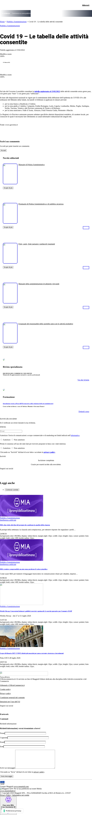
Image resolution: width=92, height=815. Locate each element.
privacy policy (49, 452)
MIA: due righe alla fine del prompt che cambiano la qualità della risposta (25, 525)
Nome (2, 733)
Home (2, 22)
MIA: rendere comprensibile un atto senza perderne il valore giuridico (23, 569)
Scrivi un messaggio (7, 768)
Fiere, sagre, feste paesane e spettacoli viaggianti (36, 244)
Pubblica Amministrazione (17, 22)
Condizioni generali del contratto (12, 698)
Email (2, 742)
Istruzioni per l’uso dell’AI (10, 702)
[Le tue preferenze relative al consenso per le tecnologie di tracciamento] (12, 811)
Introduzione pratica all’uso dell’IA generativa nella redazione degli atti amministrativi (28, 403)
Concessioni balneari (56, 13)
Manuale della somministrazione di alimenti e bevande (38, 284)
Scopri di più (8, 188)
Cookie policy (5, 689)
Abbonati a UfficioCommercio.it (12, 685)
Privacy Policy (5, 795)
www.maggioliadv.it (7, 791)
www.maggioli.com (21, 786)
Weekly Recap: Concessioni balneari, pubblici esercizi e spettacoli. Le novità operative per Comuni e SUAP (36, 611)
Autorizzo (6, 440)
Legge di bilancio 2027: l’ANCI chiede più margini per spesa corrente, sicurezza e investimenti (32, 653)
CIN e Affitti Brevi (78, 13)
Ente (1, 747)
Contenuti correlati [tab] (12, 490)
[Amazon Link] (86, 227)
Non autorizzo (19, 440)
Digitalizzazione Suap (40, 13)
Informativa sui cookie (20, 795)
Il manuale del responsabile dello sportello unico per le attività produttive (45, 324)
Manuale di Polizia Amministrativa (31, 165)
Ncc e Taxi (68, 13)
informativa (75, 435)
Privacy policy (5, 693)
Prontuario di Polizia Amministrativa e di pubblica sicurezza (40, 204)
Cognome (3, 738)
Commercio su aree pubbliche (21, 13)
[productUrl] (10, 183)
